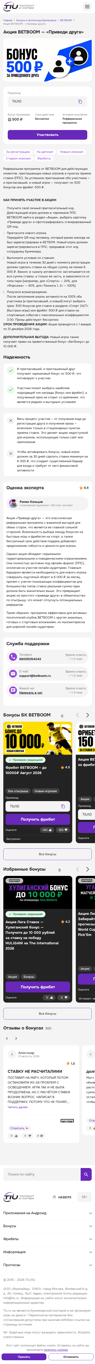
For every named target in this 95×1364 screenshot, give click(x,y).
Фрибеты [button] (11, 1239)
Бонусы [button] (9, 1226)
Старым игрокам (18, 158)
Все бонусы (47, 854)
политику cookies (56, 1350)
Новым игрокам (71, 152)
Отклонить (71, 1357)
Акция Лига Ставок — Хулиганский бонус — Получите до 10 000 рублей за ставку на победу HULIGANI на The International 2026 (32, 935)
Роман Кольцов (31, 501)
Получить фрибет (38, 987)
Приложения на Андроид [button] (24, 1213)
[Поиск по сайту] (86, 1174)
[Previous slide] (78, 715)
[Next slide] (88, 715)
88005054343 (30, 659)
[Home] (19, 1197)
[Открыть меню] (87, 6)
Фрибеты (44, 158)
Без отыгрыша (18, 791)
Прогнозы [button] (11, 1265)
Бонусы (29, 977)
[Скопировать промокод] (80, 101)
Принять (24, 1357)
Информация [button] (14, 1252)
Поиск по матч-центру (19, 1184)
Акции (85, 799)
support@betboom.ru (35, 675)
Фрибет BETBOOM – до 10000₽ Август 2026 (26, 770)
